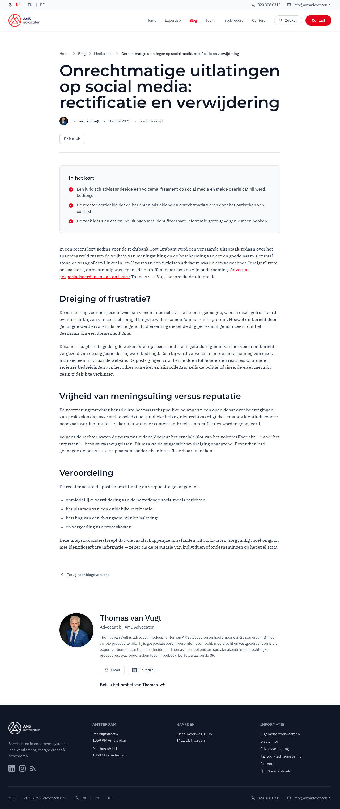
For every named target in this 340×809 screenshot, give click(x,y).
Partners (267, 763)
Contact (318, 20)
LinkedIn (146, 670)
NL (18, 4)
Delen (69, 138)
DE (42, 4)
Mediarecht (103, 53)
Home (151, 20)
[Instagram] (22, 768)
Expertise (173, 20)
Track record (233, 20)
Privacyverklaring (274, 748)
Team (210, 20)
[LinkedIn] (11, 768)
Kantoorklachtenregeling (280, 756)
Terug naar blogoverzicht (88, 574)
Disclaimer (269, 741)
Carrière (259, 20)
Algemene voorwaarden (280, 733)
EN (30, 4)
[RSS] (33, 768)
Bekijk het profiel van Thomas (129, 684)
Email (115, 670)
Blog (193, 20)
